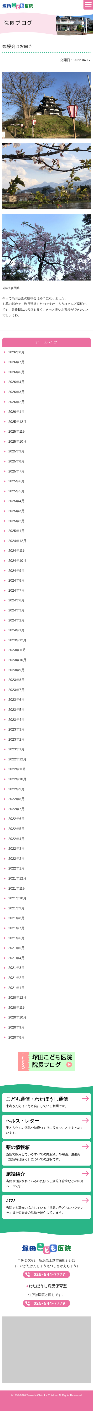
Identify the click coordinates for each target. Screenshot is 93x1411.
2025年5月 (16, 491)
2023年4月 (16, 719)
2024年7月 (16, 590)
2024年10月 (17, 560)
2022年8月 (16, 799)
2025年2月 (16, 521)
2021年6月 (16, 938)
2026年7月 (16, 362)
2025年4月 (16, 501)
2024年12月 (17, 541)
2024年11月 (17, 550)
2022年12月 (17, 759)
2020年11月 (17, 1007)
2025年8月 (16, 461)
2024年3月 (16, 610)
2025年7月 (16, 471)
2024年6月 (16, 600)
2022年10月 (17, 779)
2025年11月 (17, 431)
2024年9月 (16, 571)
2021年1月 (16, 988)
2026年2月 (16, 402)
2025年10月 (17, 441)
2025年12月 (17, 422)
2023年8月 (16, 680)
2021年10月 (17, 898)
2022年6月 (16, 819)
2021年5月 (16, 948)
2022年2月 (16, 858)
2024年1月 (16, 630)
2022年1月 (16, 868)
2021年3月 (16, 968)
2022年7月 (16, 809)
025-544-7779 (50, 1303)
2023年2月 (16, 739)
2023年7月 (16, 690)
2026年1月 (16, 412)
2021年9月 (16, 908)
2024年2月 (16, 620)
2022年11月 (17, 769)
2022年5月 (16, 829)
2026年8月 (16, 352)
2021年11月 (17, 888)
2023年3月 (16, 729)
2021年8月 (16, 918)
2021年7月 (16, 928)
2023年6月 (16, 699)
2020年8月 (16, 1037)
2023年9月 (16, 670)
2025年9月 (16, 451)
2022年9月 (16, 789)
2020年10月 (17, 1017)
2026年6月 (16, 372)
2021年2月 (16, 978)
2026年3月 (16, 392)
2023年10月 (17, 660)
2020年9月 (16, 1027)
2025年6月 (16, 481)
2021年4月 (16, 958)
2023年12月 (17, 640)
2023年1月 (16, 749)
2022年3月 (16, 848)
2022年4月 (16, 839)
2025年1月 (16, 531)
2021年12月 (17, 878)
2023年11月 (17, 650)
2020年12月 (17, 997)
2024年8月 (16, 580)
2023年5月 (16, 709)
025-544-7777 (50, 1274)
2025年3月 (16, 511)
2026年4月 (16, 382)
